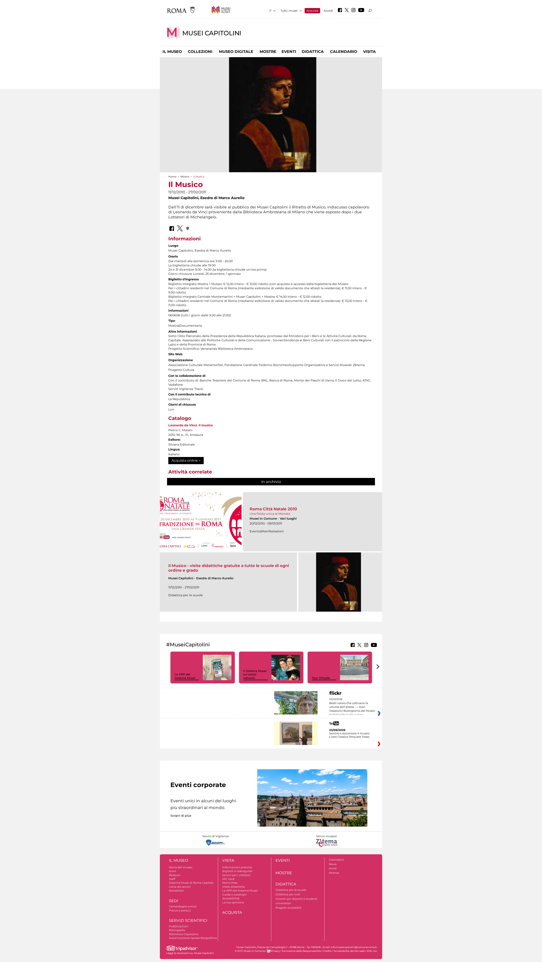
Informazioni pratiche (237, 867)
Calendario (343, 51)
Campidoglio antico (182, 906)
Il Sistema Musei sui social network (255, 674)
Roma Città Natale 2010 (273, 508)
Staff (172, 879)
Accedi (328, 10)
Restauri (174, 875)
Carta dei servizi (180, 886)
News (332, 864)
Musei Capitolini (211, 33)
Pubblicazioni (178, 926)
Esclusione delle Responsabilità (301, 951)
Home (172, 176)
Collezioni (200, 51)
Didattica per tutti (287, 894)
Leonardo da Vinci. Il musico (190, 425)
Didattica (313, 51)
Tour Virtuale (321, 678)
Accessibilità (230, 898)
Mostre (268, 51)
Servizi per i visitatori (236, 875)
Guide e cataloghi (234, 894)
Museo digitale (236, 51)
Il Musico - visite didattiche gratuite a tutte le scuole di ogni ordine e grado (228, 568)
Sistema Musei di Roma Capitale (191, 882)
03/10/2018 (352, 707)
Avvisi (333, 868)
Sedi (173, 901)
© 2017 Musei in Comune (250, 951)
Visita (369, 51)
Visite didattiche (233, 886)
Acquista (312, 10)
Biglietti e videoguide (237, 871)
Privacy (275, 951)
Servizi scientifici (188, 920)
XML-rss (372, 951)
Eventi (289, 51)
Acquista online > (185, 460)
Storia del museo (180, 867)
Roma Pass (229, 882)
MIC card (228, 879)
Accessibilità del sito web (349, 951)
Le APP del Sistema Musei (185, 676)
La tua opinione (233, 902)
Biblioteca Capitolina (183, 934)
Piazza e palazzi (180, 910)
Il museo (172, 51)
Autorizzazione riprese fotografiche (193, 938)
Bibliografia (177, 930)
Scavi (172, 871)
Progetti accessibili (288, 907)
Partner (334, 872)
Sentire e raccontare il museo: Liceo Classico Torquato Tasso (349, 735)
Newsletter (176, 890)
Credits (327, 951)
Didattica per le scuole (290, 890)
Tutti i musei (289, 10)
